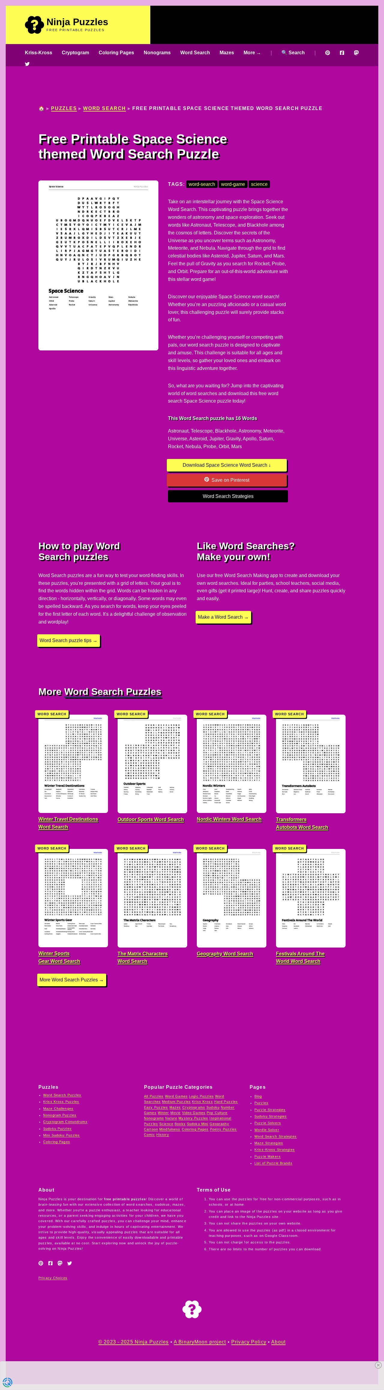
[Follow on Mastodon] (356, 52)
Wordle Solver (266, 1130)
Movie (175, 1113)
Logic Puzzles (201, 1096)
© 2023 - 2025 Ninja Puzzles (133, 1341)
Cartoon (151, 1129)
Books (180, 1124)
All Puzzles (154, 1096)
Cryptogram (75, 52)
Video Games (194, 1113)
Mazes (227, 52)
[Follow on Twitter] (27, 63)
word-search (202, 184)
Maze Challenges (58, 1108)
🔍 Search (293, 52)
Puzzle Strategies (270, 1110)
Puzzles (64, 108)
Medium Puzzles (176, 1101)
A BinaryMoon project (200, 1341)
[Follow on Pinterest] (327, 52)
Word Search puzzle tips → (69, 640)
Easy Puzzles (156, 1107)
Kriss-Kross (38, 52)
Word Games (176, 1096)
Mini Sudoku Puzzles (61, 1135)
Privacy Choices (53, 1278)
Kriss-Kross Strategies (274, 1149)
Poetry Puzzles (223, 1129)
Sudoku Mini (197, 1124)
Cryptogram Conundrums (65, 1122)
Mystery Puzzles (193, 1118)
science (259, 184)
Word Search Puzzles (112, 691)
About (278, 1341)
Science (166, 1124)
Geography (219, 1124)
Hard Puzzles (226, 1101)
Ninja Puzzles (77, 22)
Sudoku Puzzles (57, 1128)
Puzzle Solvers (267, 1123)
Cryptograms (193, 1107)
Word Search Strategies (228, 496)
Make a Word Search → (223, 617)
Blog (258, 1096)
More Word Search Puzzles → (72, 979)
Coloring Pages (116, 52)
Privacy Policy (248, 1341)
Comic (149, 1134)
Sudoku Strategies (270, 1116)
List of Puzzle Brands (273, 1163)
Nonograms (157, 52)
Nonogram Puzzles (59, 1115)
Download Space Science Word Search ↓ (227, 465)
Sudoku (213, 1107)
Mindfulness (169, 1129)
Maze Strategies (268, 1143)
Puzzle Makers (267, 1156)
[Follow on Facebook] (342, 52)
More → (252, 52)
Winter (163, 1113)
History (162, 1134)
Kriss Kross (202, 1101)
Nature (171, 1118)
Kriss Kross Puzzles (61, 1101)
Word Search (195, 52)
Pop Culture (217, 1113)
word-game (233, 184)
